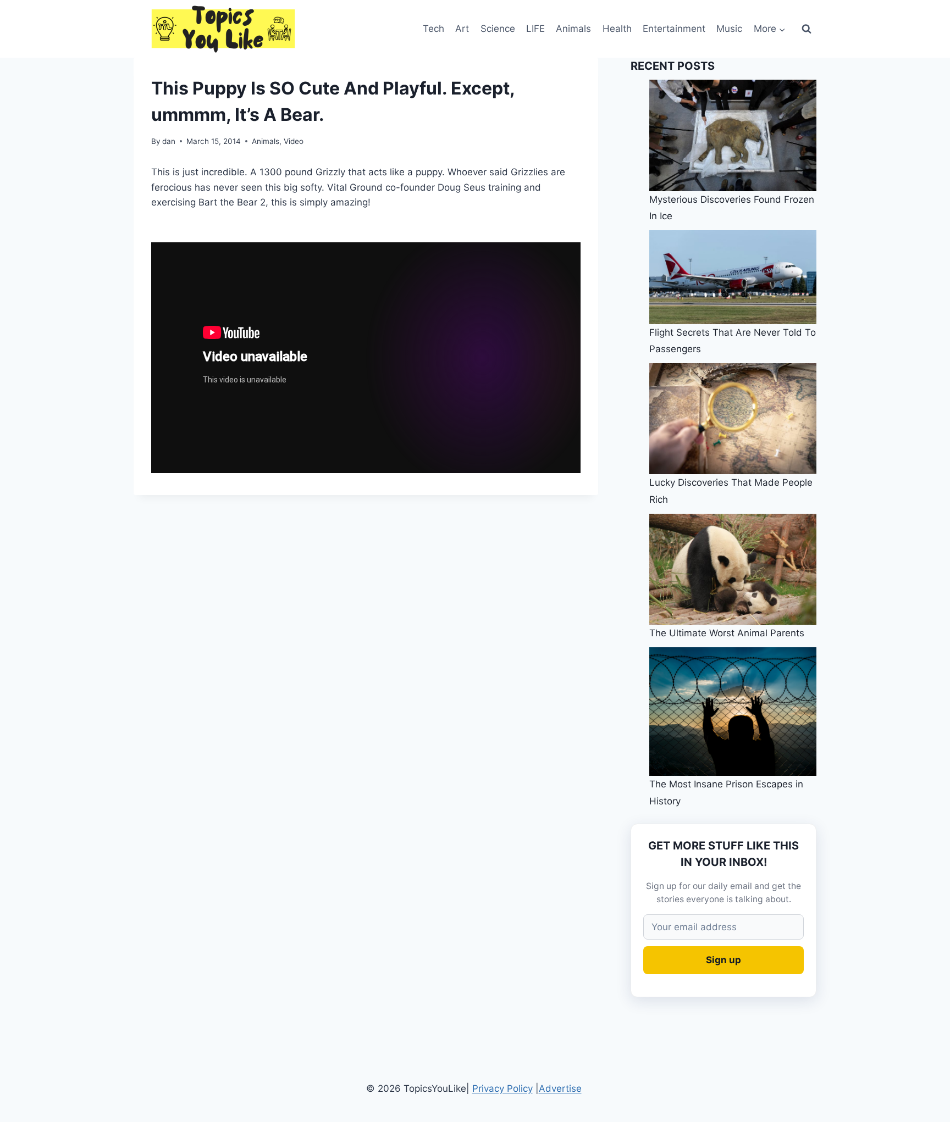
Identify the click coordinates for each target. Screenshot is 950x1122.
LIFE (535, 28)
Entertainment (674, 28)
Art (462, 28)
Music (729, 28)
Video (293, 141)
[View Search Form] (806, 29)
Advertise (560, 1088)
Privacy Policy (502, 1088)
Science (497, 28)
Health (617, 28)
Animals (573, 28)
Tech (433, 28)
